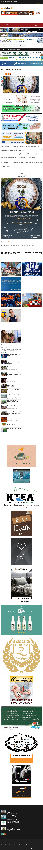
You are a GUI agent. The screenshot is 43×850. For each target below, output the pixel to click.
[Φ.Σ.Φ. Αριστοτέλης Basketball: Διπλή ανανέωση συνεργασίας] (11, 284)
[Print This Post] (2, 84)
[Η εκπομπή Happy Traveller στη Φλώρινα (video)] (4, 407)
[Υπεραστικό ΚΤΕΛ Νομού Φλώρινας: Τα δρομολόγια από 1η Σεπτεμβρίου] (3, 817)
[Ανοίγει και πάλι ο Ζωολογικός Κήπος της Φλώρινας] (4, 425)
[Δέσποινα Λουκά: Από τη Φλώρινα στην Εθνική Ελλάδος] (11, 315)
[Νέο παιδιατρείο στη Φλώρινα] (4, 391)
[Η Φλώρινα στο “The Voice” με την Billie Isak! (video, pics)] (4, 356)
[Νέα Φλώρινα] (7, 8)
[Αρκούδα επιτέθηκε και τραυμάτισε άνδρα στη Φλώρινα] (4, 386)
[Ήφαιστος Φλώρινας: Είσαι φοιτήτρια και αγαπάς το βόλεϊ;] (11, 300)
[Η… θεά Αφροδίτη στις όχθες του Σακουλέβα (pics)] (4, 419)
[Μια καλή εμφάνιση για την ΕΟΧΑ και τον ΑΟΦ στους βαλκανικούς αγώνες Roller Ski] (11, 269)
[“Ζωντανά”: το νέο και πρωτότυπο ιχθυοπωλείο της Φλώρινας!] (4, 380)
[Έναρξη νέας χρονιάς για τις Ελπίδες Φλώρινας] (32, 269)
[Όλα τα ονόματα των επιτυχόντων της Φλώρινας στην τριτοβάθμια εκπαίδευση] (11, 336)
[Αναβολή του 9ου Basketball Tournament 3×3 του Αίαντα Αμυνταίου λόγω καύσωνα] (32, 300)
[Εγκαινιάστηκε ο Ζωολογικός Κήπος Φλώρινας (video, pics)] (4, 368)
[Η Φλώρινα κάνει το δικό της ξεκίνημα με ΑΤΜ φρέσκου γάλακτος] (4, 430)
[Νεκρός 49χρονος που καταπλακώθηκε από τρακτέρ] (4, 402)
